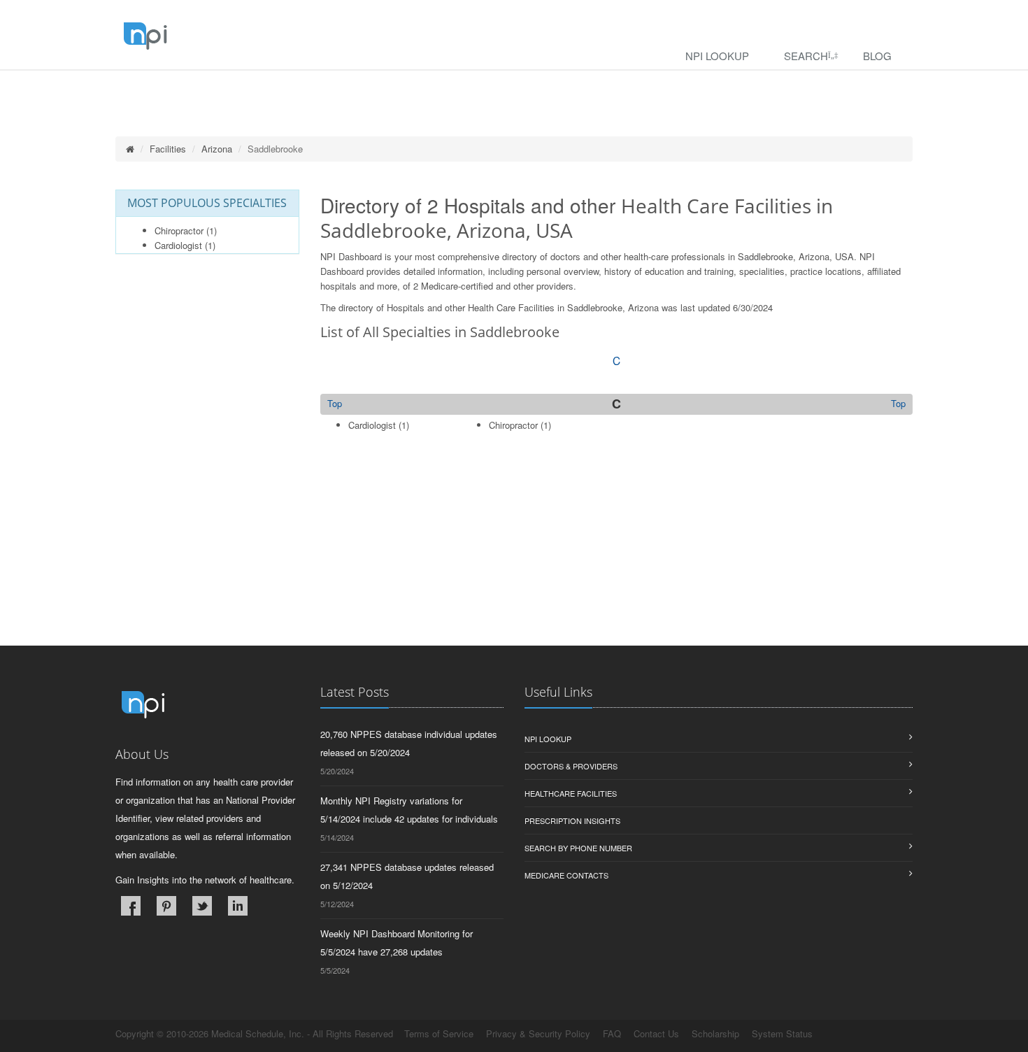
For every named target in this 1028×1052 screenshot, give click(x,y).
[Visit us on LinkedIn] (238, 906)
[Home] (130, 148)
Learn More (301, 88)
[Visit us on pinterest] (166, 906)
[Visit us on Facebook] (131, 906)
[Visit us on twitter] (202, 906)
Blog (877, 55)
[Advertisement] (617, 548)
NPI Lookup (717, 55)
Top (898, 403)
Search (806, 55)
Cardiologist (178, 245)
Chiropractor (179, 230)
